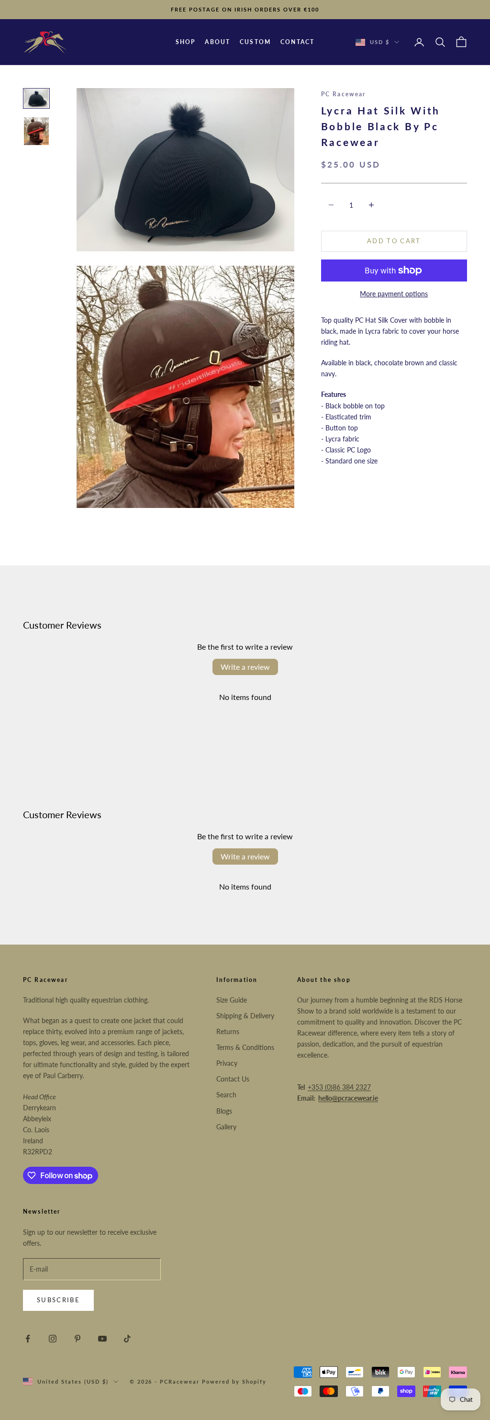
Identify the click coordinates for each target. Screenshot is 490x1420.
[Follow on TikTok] (127, 1338)
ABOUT (217, 41)
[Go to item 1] (36, 98)
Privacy (226, 1063)
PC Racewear (343, 94)
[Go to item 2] (36, 131)
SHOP (186, 41)
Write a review (245, 666)
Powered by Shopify (234, 1381)
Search (226, 1095)
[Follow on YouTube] (102, 1338)
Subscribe (58, 1300)
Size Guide (231, 1000)
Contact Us (232, 1079)
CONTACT (297, 41)
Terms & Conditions (245, 1047)
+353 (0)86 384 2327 (339, 1087)
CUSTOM (255, 41)
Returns (227, 1031)
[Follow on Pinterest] (77, 1338)
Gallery (226, 1127)
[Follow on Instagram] (52, 1338)
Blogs (224, 1111)
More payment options (394, 294)
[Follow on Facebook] (28, 1338)
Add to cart (394, 241)
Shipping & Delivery (245, 1016)
